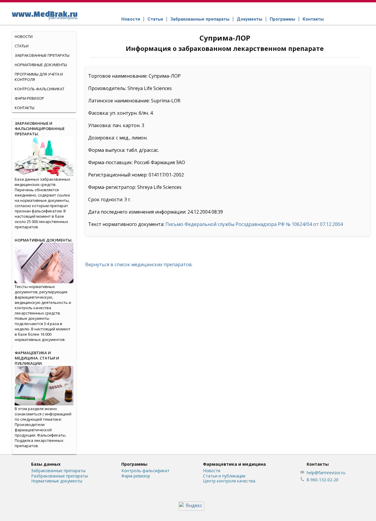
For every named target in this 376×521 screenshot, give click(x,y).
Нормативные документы (41, 64)
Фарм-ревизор (29, 98)
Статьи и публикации (224, 476)
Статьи (155, 19)
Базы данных (46, 464)
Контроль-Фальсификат (39, 88)
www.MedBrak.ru (45, 14)
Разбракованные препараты (59, 476)
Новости (130, 19)
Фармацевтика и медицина (234, 464)
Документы (249, 19)
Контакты (313, 19)
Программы (282, 19)
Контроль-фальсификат (145, 470)
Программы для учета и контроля (39, 76)
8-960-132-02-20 (322, 479)
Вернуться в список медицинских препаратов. (139, 264)
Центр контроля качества (229, 481)
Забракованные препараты (199, 19)
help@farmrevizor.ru (326, 472)
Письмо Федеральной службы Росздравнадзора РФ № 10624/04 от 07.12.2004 (254, 224)
